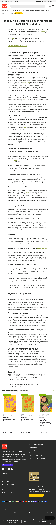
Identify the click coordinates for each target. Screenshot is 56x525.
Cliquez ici (16, 1)
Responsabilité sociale (34, 453)
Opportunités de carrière (35, 455)
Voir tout (51, 390)
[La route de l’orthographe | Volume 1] (28, 403)
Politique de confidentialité (25, 512)
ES (12, 13)
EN (3, 13)
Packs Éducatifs (6, 476)
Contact (31, 463)
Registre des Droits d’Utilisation (37, 458)
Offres (50, 1)
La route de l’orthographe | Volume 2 (9, 419)
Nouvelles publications (36, 495)
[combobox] (27, 6)
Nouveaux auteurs (41, 1)
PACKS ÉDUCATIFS (28, 10)
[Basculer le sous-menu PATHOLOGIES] (21, 11)
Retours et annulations (8, 492)
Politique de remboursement (38, 512)
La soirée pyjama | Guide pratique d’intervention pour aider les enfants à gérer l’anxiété (45, 422)
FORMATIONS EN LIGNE (42, 10)
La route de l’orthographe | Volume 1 (27, 419)
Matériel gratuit (6, 481)
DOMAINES (5, 10)
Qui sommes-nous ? (34, 447)
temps (25, 127)
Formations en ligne (7, 479)
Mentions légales (4, 512)
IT (9, 13)
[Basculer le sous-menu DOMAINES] (9, 11)
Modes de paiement (34, 450)
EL (6, 13)
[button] (52, 5)
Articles (4, 487)
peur (27, 192)
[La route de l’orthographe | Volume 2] (10, 403)
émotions (24, 99)
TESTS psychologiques (8, 484)
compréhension (26, 82)
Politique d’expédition (50, 512)
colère (15, 160)
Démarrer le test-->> (17, 46)
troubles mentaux (12, 213)
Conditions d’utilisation (14, 512)
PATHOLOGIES (16, 10)
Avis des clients (6, 489)
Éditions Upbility (8, 510)
